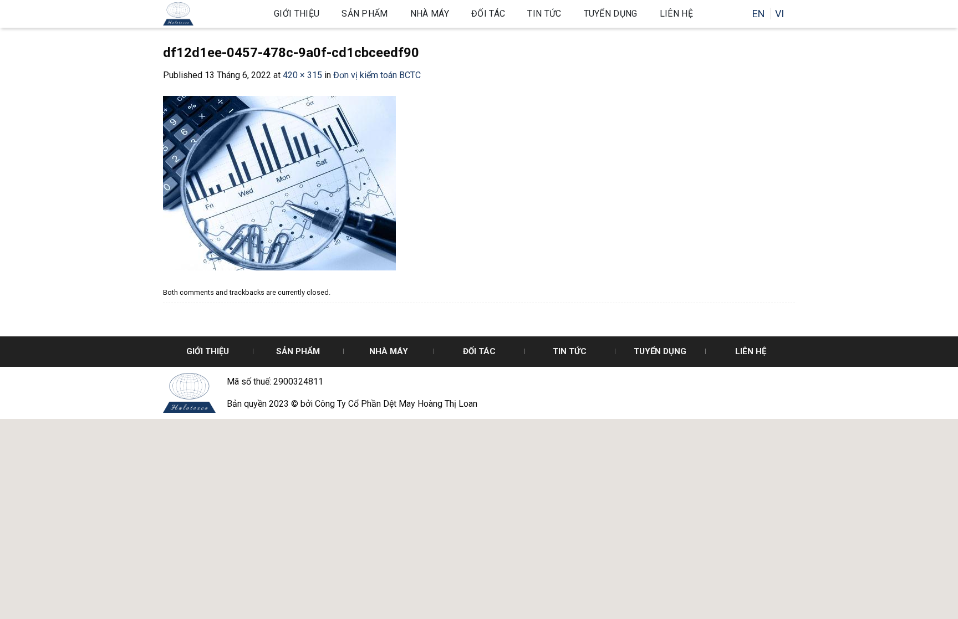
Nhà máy (429, 13)
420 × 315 (302, 75)
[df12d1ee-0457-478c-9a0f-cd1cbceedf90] (279, 182)
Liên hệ (676, 13)
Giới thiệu (296, 13)
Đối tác (488, 13)
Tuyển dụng (611, 13)
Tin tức (544, 13)
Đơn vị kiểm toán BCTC (377, 75)
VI (779, 13)
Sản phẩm (365, 13)
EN (759, 13)
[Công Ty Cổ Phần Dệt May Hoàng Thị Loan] (210, 14)
